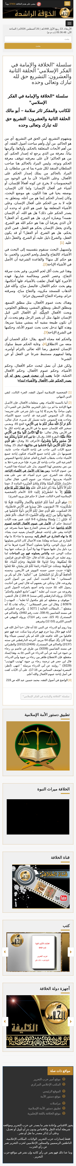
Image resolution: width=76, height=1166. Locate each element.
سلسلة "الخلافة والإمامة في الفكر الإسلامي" (46, 696)
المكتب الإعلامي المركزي (46, 1084)
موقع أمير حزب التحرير (47, 1079)
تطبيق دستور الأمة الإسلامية (44, 1108)
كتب (66, 925)
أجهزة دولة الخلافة (55, 988)
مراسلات (55, 1103)
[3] (46, 332)
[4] (45, 344)
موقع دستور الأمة (50, 1096)
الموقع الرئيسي (52, 1091)
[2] (45, 264)
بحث (38, 45)
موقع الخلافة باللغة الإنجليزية (44, 1113)
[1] (62, 243)
